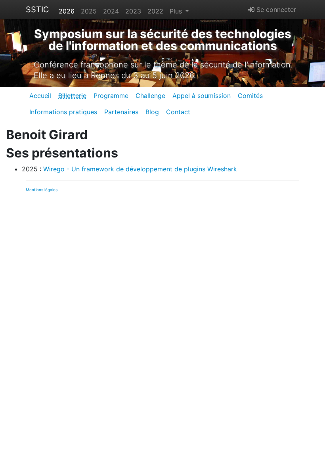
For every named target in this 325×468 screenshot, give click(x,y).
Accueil (40, 96)
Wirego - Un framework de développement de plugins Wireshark (140, 169)
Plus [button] (177, 11)
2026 (67, 11)
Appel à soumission (201, 96)
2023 (133, 11)
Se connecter (275, 9)
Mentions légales (41, 189)
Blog (152, 112)
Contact (178, 112)
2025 (89, 11)
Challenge (150, 96)
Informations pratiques (63, 112)
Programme (111, 96)
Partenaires (121, 112)
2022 (155, 11)
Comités (250, 96)
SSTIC (37, 9)
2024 (111, 11)
